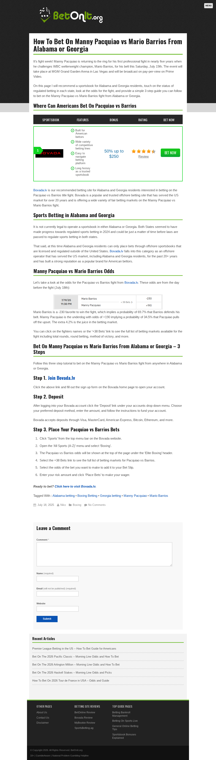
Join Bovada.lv (61, 377)
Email (56, 588)
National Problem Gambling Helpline (70, 755)
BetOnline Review (84, 712)
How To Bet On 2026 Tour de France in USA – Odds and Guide (70, 680)
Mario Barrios (159, 495)
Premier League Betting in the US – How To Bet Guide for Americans (74, 648)
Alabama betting (64, 495)
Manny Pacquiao (135, 495)
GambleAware (43, 755)
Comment (42, 539)
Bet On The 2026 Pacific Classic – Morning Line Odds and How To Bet (75, 656)
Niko (63, 504)
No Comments (97, 504)
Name (45, 573)
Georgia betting (110, 495)
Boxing (77, 504)
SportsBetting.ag (83, 728)
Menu (208, 5)
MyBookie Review (84, 722)
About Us (41, 712)
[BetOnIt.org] (71, 24)
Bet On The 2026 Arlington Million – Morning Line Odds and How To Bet (76, 664)
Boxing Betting (87, 495)
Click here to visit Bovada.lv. (75, 486)
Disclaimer (42, 722)
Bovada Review (83, 717)
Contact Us (42, 717)
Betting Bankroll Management (121, 714)
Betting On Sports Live (125, 720)
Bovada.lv (40, 190)
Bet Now (170, 152)
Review (143, 156)
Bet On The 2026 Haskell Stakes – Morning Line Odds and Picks (72, 672)
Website (40, 603)
